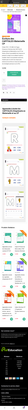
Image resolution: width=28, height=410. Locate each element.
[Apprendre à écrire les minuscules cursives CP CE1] (7, 238)
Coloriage (17, 272)
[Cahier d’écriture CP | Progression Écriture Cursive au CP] (20, 298)
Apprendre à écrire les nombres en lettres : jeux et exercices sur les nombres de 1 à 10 (7, 311)
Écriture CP (15, 85)
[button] (26, 15)
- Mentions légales (5, 396)
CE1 (3, 244)
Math (19, 368)
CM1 (6, 372)
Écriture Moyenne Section (12, 86)
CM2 (6, 374)
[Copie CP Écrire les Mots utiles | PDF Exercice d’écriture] (20, 238)
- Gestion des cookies (6, 402)
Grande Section (21, 86)
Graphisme (19, 364)
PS (6, 361)
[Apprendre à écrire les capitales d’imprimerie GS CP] (7, 266)
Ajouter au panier (14, 73)
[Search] (25, 2)
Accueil (3, 9)
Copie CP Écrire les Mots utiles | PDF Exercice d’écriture (20, 249)
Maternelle (10, 9)
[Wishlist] (4, 408)
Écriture (10, 85)
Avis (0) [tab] (4, 102)
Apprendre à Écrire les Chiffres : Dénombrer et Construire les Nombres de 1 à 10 (20, 279)
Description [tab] (5, 100)
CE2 (7, 370)
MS (7, 362)
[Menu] (2, 2)
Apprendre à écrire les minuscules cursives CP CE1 (7, 249)
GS (6, 364)
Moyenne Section (20, 9)
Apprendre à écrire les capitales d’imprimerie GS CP (7, 277)
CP (7, 85)
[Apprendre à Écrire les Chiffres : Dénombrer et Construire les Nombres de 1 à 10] (20, 266)
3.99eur (5, 89)
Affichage (19, 362)
